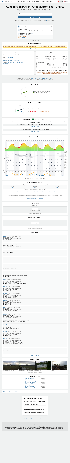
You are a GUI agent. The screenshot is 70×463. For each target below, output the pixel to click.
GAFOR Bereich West (43, 191)
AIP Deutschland (21, 1)
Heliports (38, 1)
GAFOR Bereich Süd (18, 191)
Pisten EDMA (35, 85)
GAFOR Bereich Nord (26, 191)
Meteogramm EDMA (35, 137)
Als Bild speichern (37, 178)
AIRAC (32, 40)
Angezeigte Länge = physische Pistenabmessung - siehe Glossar (35, 98)
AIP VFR (28, 1)
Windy (14, 62)
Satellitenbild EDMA (35, 204)
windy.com (36, 372)
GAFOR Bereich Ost (35, 191)
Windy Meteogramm (19, 62)
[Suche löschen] (50, 14)
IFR (40, 432)
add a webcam (40, 372)
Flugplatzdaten (52, 52)
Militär (43, 1)
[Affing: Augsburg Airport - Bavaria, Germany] (11, 365)
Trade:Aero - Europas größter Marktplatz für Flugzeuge (41, 78)
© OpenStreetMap (39, 228)
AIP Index (26, 432)
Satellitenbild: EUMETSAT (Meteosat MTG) (35, 213)
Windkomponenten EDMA (35, 102)
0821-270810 (10, 57)
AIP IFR (33, 1)
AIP (46, 20)
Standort (18, 52)
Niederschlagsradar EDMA (35, 217)
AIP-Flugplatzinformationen (35, 43)
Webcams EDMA (35, 359)
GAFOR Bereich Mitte (52, 191)
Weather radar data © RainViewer (32, 228)
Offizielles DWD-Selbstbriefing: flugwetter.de (35, 198)
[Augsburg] (59, 365)
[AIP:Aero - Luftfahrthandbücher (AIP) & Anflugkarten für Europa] (7, 1)
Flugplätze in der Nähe (35, 376)
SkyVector (10, 62)
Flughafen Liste (49, 1)
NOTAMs (25, 62)
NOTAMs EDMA (35, 232)
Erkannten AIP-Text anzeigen (35, 48)
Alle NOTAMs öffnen (35, 355)
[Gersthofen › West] (43, 365)
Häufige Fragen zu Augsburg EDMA (33, 398)
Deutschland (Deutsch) (34, 432)
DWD (13, 187)
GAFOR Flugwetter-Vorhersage (35, 182)
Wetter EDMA (27, 119)
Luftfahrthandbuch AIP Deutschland (19, 426)
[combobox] (35, 14)
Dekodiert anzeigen (35, 126)
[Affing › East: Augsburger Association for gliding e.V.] (27, 365)
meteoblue (31, 178)
